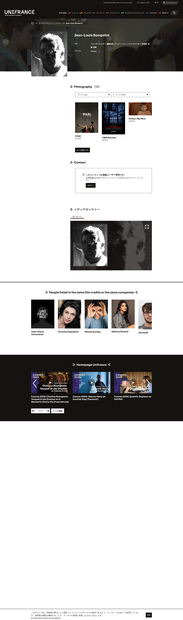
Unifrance (153, 13)
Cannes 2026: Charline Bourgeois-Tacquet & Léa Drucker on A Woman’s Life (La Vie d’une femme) (50, 399)
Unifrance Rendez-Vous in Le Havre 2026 (117, 3)
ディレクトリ (115, 13)
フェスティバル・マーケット (94, 13)
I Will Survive (109, 137)
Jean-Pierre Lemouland (37, 333)
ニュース (75, 13)
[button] (147, 227)
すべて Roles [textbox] (121, 95)
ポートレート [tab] (77, 216)
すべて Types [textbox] (83, 95)
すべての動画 (57, 411)
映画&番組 (63, 13)
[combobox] (93, 94)
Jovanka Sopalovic (68, 331)
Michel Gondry (93, 332)
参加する (165, 13)
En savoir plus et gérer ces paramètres (46, 618)
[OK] (148, 615)
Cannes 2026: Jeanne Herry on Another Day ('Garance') (89, 398)
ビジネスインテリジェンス (134, 13)
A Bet (78, 136)
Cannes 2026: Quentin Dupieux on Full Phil (132, 398)
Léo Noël (143, 332)
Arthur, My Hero (137, 118)
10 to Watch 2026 (143, 3)
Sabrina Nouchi (120, 331)
